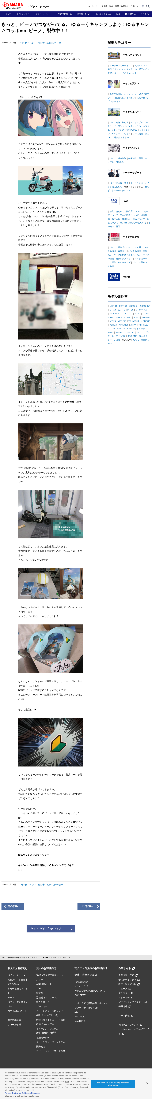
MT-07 (137, 313)
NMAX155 (123, 325)
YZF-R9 (121, 310)
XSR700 (123, 306)
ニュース (122, 988)
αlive (77, 1012)
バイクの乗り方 (140, 262)
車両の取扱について (129, 215)
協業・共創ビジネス (86, 974)
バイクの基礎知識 (118, 158)
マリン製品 (13, 984)
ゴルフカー (41, 1006)
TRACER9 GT (116, 313)
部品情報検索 (14, 1020)
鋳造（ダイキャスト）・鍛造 (50, 1019)
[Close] (147, 1083)
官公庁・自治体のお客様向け (91, 968)
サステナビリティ (127, 979)
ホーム (91, 6)
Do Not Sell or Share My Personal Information (113, 1084)
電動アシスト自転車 (18, 979)
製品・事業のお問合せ (119, 6)
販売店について (133, 211)
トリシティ (142, 328)
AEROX (113, 325)
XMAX (133, 325)
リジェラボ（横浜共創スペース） (91, 1003)
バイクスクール (129, 69)
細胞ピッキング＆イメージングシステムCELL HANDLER (47, 1028)
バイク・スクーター (40, 958)
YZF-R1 (113, 306)
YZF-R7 (128, 313)
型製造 (39, 993)
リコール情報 (101, 6)
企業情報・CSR (126, 975)
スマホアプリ (136, 122)
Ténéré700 (133, 321)
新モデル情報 (116, 94)
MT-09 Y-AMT (142, 310)
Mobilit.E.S (80, 1021)
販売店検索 (81, 14)
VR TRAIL (79, 1016)
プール (39, 988)
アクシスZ (121, 336)
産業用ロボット (44, 984)
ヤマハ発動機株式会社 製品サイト (15, 958)
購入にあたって (117, 211)
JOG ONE (132, 336)
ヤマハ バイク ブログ (59, 958)
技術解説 (132, 158)
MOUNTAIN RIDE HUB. (86, 1007)
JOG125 (131, 328)
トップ (8, 14)
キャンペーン (130, 94)
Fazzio (119, 332)
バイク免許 (115, 122)
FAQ (118, 14)
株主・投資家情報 (127, 984)
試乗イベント (141, 65)
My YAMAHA (130, 14)
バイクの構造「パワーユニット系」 (126, 247)
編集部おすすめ (121, 137)
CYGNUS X (129, 332)
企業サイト (135, 6)
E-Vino (117, 340)
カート (11, 997)
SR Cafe (120, 162)
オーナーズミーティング (121, 65)
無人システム (43, 1002)
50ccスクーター (54, 43)
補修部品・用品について (133, 219)
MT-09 (130, 310)
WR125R (122, 321)
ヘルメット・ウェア (121, 134)
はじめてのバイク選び (124, 98)
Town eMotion (81, 982)
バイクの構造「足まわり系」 (127, 255)
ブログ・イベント (43, 14)
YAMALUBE (131, 130)
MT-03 (136, 317)
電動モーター (43, 1037)
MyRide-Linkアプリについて (133, 223)
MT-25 (113, 321)
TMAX (119, 317)
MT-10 (113, 310)
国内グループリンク (128, 1025)
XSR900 (133, 306)
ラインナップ (21, 14)
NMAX (111, 332)
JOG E (136, 340)
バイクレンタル (101, 14)
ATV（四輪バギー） (17, 1011)
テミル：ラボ (81, 986)
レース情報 (138, 134)
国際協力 (40, 1046)
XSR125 (121, 328)
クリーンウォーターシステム (50, 1042)
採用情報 (122, 1006)
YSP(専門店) (63, 14)
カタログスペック (124, 258)
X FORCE (145, 321)
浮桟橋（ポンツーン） (47, 997)
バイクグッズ (124, 262)
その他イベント (28, 43)
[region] (76, 1083)
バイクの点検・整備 (119, 183)
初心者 (41, 43)
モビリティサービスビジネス (50, 1051)
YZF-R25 (146, 317)
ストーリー (124, 997)
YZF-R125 (143, 325)
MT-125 (111, 328)
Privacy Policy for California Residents (22, 1093)
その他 (143, 14)
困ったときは (136, 183)
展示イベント (114, 69)
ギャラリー (124, 993)
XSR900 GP (144, 306)
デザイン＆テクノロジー (130, 1002)
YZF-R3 (127, 317)
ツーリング (119, 126)
